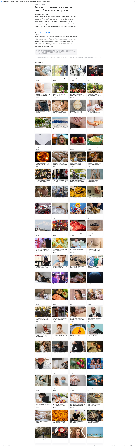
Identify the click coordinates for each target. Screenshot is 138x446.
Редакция (95, 445)
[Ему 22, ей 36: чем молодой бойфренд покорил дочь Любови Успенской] (95, 366)
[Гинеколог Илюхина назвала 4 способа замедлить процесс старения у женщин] (78, 160)
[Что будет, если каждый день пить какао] (60, 435)
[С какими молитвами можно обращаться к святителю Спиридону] (78, 211)
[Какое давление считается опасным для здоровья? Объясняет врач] (78, 73)
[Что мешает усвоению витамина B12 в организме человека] (43, 177)
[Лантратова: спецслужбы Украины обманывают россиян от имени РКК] (60, 177)
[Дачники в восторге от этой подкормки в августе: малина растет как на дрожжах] (78, 366)
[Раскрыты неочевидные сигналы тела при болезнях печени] (43, 91)
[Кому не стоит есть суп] (78, 332)
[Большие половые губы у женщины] (43, 73)
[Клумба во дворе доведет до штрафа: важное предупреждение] (60, 91)
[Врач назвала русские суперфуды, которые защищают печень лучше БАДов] (78, 401)
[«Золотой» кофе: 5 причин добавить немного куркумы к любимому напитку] (78, 194)
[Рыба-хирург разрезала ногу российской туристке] (95, 435)
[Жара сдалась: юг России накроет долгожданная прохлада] (60, 315)
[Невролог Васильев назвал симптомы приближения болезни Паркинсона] (78, 177)
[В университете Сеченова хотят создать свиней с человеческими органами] (60, 160)
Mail (1, 445)
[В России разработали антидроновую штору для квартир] (43, 142)
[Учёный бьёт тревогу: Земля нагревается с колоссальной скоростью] (95, 280)
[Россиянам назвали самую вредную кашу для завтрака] (43, 211)
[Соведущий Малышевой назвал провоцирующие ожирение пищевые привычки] (78, 108)
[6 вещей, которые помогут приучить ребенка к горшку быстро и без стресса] (43, 332)
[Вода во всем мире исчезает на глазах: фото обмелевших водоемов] (78, 263)
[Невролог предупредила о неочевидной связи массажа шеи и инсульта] (78, 315)
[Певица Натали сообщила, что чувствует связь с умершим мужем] (43, 246)
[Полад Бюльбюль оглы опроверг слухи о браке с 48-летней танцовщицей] (95, 315)
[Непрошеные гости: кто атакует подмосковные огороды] (43, 194)
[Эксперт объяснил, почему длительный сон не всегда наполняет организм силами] (43, 297)
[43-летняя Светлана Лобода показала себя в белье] (60, 142)
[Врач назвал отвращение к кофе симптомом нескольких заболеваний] (60, 263)
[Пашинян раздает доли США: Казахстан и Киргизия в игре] (43, 228)
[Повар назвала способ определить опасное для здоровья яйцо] (95, 125)
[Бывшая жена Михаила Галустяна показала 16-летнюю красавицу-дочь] (95, 73)
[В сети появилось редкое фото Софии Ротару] (60, 280)
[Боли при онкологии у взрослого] (43, 401)
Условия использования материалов (103, 445)
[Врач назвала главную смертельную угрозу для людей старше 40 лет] (60, 297)
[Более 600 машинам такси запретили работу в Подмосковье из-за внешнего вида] (95, 383)
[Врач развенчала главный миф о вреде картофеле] (95, 211)
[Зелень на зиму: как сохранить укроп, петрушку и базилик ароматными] (43, 125)
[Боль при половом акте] (43, 280)
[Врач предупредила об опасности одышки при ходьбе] (43, 435)
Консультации (37, 4)
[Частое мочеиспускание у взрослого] (43, 366)
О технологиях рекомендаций (120, 445)
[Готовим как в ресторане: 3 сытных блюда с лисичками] (60, 418)
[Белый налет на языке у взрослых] (60, 332)
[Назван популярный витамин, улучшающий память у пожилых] (95, 91)
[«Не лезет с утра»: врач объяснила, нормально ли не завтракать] (60, 401)
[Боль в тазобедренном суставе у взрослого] (43, 108)
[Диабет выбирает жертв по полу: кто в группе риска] (95, 194)
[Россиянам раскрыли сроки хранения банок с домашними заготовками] (60, 228)
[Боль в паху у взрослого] (95, 332)
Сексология (43, 4)
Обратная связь (112, 445)
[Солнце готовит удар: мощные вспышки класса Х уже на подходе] (43, 160)
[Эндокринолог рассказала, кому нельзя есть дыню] (60, 246)
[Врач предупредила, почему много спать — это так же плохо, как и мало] (60, 211)
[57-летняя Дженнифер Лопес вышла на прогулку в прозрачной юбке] (78, 297)
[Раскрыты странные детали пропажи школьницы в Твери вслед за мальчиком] (60, 194)
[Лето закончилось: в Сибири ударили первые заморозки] (43, 315)
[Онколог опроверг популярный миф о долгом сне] (78, 418)
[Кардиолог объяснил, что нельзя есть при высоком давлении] (95, 160)
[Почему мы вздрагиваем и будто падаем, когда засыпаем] (43, 383)
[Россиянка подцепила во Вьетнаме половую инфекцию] (60, 73)
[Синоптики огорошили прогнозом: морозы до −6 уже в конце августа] (43, 263)
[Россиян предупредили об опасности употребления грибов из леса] (95, 418)
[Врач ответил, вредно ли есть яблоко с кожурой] (78, 142)
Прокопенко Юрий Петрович (47, 32)
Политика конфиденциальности (131, 445)
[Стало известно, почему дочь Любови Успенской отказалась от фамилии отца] (78, 435)
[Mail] (1, 1)
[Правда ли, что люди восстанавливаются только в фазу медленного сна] (95, 349)
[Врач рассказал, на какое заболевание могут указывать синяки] (95, 177)
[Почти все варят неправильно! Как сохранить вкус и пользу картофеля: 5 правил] (95, 142)
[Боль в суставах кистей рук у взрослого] (78, 383)
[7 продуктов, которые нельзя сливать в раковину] (95, 401)
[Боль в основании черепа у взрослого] (60, 349)
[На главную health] (5, 1)
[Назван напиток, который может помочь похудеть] (43, 349)
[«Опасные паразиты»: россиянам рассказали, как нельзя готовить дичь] (78, 280)
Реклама (9, 445)
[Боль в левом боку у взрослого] (78, 246)
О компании (5, 445)
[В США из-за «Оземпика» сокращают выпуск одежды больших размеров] (95, 263)
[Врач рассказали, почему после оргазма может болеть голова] (60, 108)
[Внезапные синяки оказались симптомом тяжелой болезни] (78, 125)
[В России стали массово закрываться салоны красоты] (95, 108)
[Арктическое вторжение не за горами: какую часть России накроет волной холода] (60, 125)
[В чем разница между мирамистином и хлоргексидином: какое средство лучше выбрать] (60, 383)
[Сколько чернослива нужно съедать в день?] (95, 228)
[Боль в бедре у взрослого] (78, 349)
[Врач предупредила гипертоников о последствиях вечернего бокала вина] (95, 297)
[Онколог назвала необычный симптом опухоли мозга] (60, 366)
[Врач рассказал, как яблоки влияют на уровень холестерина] (78, 91)
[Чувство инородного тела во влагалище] (43, 418)
